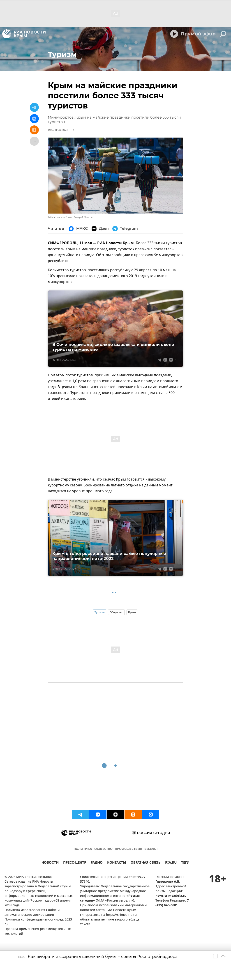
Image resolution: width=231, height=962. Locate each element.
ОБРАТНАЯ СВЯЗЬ (146, 863)
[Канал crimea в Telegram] (80, 814)
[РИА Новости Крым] (24, 34)
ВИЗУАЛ (150, 849)
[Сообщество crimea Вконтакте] (97, 814)
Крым (132, 612)
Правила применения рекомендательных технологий (38, 932)
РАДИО (97, 863)
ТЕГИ (185, 863)
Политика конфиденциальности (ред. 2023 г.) (38, 922)
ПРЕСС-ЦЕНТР (74, 863)
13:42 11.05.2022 (58, 129)
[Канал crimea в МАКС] (150, 814)
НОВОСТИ (50, 863)
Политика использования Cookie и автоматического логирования (32, 913)
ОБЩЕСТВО (103, 849)
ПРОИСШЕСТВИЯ (128, 849)
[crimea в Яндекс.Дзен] (115, 814)
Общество (116, 612)
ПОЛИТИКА (83, 849)
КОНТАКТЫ (116, 863)
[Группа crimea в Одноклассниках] (133, 814)
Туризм (100, 612)
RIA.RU (171, 863)
